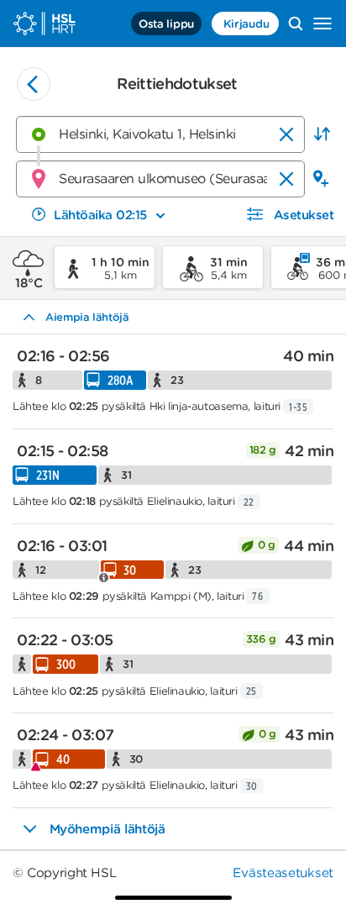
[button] (321, 134)
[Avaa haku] (295, 23)
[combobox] (160, 134)
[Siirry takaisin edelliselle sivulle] (33, 84)
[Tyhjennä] (286, 134)
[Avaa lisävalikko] (322, 23)
